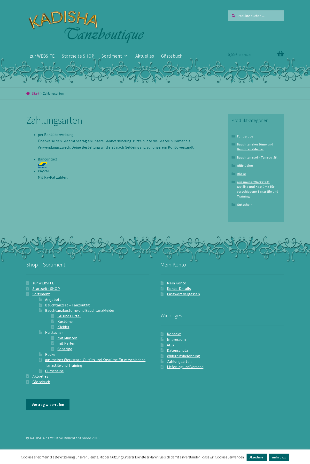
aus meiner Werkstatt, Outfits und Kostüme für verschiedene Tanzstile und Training (257, 189)
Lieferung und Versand (185, 366)
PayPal (43, 170)
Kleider (63, 326)
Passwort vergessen (183, 293)
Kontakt (174, 333)
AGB (170, 344)
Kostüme (65, 321)
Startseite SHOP (78, 56)
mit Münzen (67, 337)
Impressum (176, 339)
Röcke (241, 174)
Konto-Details (179, 288)
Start (35, 93)
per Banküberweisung (56, 134)
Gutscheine (54, 370)
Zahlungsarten (179, 361)
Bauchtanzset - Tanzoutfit (257, 157)
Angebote (53, 299)
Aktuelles (144, 56)
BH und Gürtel (69, 315)
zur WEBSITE (42, 56)
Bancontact (47, 159)
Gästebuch (172, 56)
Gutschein (244, 204)
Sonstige (64, 348)
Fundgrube (245, 136)
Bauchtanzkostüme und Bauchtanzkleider (255, 146)
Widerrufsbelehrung (183, 355)
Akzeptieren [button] (256, 457)
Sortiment (111, 56)
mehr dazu (279, 457)
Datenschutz (177, 350)
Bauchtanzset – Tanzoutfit (67, 305)
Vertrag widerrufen (48, 404)
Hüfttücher (245, 165)
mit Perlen (66, 343)
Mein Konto (176, 283)
